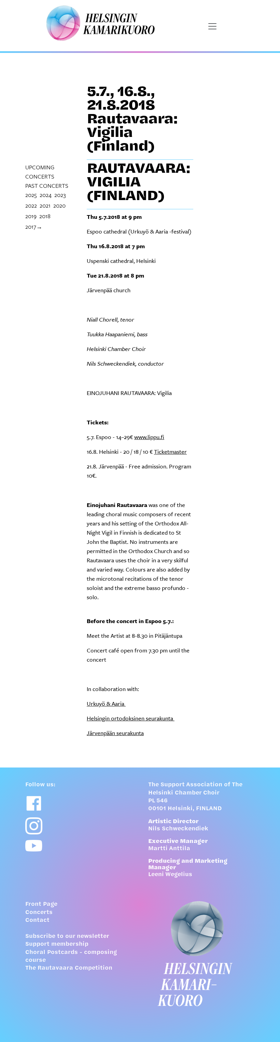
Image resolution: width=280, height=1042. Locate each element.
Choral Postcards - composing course (71, 956)
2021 (45, 205)
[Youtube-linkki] (33, 846)
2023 (60, 195)
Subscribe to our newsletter (67, 936)
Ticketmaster (170, 451)
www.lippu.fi (149, 437)
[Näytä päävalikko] (212, 26)
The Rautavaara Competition (68, 968)
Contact (37, 920)
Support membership (56, 944)
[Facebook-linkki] (33, 803)
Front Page (41, 904)
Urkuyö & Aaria (106, 703)
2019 (31, 216)
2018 (45, 216)
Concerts (39, 912)
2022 (31, 205)
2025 (31, 195)
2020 (59, 205)
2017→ (33, 226)
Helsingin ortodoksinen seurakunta (130, 718)
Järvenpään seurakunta (115, 733)
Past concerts (46, 185)
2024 (46, 195)
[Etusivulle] (201, 953)
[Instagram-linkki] (33, 825)
